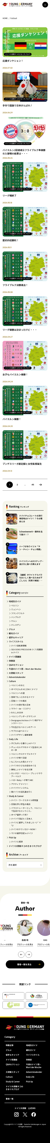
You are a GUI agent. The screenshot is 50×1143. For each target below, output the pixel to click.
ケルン (14, 621)
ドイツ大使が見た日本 (20, 704)
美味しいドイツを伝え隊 (21, 769)
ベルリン (15, 605)
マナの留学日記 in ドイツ (22, 833)
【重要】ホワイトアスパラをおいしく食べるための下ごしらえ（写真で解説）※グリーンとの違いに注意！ (30, 579)
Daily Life (13, 739)
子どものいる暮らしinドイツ (23, 743)
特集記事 (9, 1045)
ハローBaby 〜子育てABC (22, 780)
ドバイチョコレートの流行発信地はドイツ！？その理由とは (30, 518)
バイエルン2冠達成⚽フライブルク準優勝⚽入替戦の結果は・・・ (24, 151)
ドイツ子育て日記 (19, 757)
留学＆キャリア (16, 637)
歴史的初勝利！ (11, 240)
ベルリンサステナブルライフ (23, 754)
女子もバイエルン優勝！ (15, 374)
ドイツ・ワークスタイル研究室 (24, 800)
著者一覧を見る (24, 964)
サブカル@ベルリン (19, 731)
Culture (12, 681)
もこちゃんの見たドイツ (21, 761)
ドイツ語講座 (15, 656)
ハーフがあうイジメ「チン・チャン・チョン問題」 (30, 548)
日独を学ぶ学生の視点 (20, 804)
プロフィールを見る (25, 944)
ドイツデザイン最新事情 (21, 734)
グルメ (12, 629)
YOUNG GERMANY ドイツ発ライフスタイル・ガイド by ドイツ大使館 (25, 1027)
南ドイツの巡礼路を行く (21, 791)
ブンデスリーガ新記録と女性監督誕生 (22, 463)
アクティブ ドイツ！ (20, 784)
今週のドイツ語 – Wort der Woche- (25, 668)
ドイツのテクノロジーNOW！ (24, 829)
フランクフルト (18, 613)
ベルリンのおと (18, 685)
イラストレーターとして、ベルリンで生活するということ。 (26, 809)
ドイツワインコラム (19, 787)
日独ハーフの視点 (18, 700)
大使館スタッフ (16, 672)
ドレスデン (16, 624)
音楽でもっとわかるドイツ (22, 697)
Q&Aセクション (16, 664)
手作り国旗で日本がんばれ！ (18, 105)
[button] (21, 954)
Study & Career (16, 796)
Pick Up (12, 837)
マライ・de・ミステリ (21, 708)
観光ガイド (14, 633)
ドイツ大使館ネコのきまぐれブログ (25, 846)
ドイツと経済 (17, 841)
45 (32, 484)
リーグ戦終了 (9, 195)
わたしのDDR (17, 712)
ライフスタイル (16, 641)
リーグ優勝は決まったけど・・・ (20, 329)
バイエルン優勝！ (12, 419)
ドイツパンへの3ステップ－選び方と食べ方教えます (31, 562)
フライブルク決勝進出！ (15, 285)
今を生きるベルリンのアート (23, 727)
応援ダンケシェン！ (13, 60)
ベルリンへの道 (18, 693)
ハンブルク (16, 617)
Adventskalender (17, 677)
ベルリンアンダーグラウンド (23, 716)
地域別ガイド (15, 601)
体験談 (12, 660)
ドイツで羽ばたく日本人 (21, 818)
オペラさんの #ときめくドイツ (24, 689)
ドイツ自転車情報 (19, 645)
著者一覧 (9, 1098)
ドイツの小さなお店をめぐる (23, 765)
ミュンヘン (16, 609)
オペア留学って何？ (19, 814)
